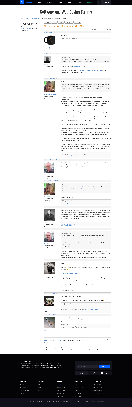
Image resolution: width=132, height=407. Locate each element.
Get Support (66, 401)
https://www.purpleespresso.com (68, 222)
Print (54, 22)
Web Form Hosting (61, 393)
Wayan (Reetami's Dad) (50, 94)
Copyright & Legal (75, 401)
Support (70, 2)
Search (48, 22)
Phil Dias (46, 222)
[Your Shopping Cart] (99, 2)
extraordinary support (55, 367)
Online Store (47, 401)
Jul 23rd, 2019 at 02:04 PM (51, 180)
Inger (45, 308)
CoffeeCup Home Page (38, 401)
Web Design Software (57, 401)
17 (103, 29)
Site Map (87, 401)
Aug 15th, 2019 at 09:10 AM (51, 260)
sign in (27, 26)
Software (49, 2)
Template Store (98, 381)
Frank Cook (47, 64)
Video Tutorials (79, 387)
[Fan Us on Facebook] (98, 373)
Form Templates (98, 390)
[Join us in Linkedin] (106, 373)
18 (105, 29)
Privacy (82, 401)
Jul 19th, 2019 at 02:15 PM (50, 53)
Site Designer (35, 18)
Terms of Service (79, 404)
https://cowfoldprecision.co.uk (81, 165)
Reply (61, 22)
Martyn (46, 174)
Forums (28, 18)
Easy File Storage (61, 390)
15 (99, 29)
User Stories (78, 396)
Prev (95, 29)
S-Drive (59, 384)
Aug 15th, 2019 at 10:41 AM (51, 293)
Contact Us (23, 393)
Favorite (78, 22)
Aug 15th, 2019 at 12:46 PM (51, 314)
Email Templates (98, 387)
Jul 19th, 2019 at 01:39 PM (50, 32)
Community (78, 381)
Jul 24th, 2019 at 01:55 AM (51, 229)
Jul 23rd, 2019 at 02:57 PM (51, 207)
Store (80, 2)
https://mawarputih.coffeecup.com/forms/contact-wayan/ (74, 155)
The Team (22, 384)
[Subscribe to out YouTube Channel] (102, 373)
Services (59, 381)
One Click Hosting (61, 387)
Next (108, 29)
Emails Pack (41, 384)
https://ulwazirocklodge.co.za (69, 273)
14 (97, 29)
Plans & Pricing (60, 396)
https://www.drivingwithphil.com (68, 224)
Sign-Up (104, 366)
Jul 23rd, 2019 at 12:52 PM (50, 159)
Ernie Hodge (47, 47)
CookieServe (77, 66)
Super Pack (41, 390)
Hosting (60, 2)
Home (22, 18)
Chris (45, 275)
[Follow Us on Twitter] (94, 373)
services (50, 365)
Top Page (29, 401)
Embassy (77, 390)
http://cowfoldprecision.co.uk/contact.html (89, 70)
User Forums (78, 393)
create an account (26, 28)
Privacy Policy (71, 404)
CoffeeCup (23, 381)
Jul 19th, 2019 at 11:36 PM (50, 78)
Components (97, 393)
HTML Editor (90, 2)
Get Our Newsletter (25, 390)
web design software (40, 365)
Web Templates (98, 384)
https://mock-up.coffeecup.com (92, 309)
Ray (45, 330)
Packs (39, 2)
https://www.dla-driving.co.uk (67, 225)
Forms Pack (41, 387)
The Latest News (24, 387)
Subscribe (69, 22)
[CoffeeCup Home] (29, 2)
